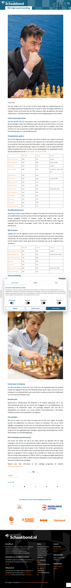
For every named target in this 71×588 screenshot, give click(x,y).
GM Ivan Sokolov (11, 178)
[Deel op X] (24, 486)
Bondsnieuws (11, 477)
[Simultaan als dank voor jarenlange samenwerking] (1, 294)
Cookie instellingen (43, 582)
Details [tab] (35, 282)
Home (22, 582)
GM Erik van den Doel (12, 182)
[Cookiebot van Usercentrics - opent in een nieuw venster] (60, 279)
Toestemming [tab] (14, 282)
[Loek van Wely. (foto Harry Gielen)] (35, 56)
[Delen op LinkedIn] (46, 486)
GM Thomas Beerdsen (12, 192)
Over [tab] (56, 282)
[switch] (28, 303)
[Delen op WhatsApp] (35, 486)
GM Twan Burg (11, 202)
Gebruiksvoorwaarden (31, 582)
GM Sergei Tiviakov (12, 188)
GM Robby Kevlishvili (12, 185)
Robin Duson (10, 261)
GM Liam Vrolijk (11, 195)
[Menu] (68, 3)
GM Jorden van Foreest (13, 159)
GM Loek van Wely (12, 169)
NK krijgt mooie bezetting (18, 8)
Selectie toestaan (35, 308)
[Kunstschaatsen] (70, 294)
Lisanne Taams (11, 264)
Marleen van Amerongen (13, 271)
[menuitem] (64, 3)
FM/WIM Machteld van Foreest (14, 251)
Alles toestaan (55, 308)
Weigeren (15, 308)
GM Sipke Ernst (11, 199)
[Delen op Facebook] (13, 486)
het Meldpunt (28, 574)
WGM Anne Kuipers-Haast (13, 254)
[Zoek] (64, 3)
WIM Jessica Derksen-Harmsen (14, 268)
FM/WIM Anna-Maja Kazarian (14, 257)
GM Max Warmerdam (12, 162)
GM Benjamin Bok (11, 175)
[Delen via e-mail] (57, 486)
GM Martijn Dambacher (13, 206)
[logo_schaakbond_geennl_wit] (12, 3)
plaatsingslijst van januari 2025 (35, 151)
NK (16, 477)
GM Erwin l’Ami (11, 166)
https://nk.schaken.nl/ (15, 466)
